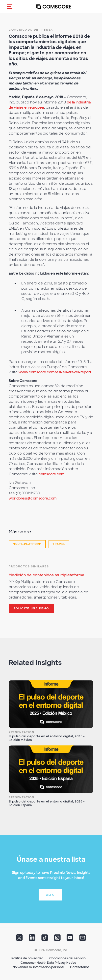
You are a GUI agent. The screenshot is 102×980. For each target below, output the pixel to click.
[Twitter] (19, 939)
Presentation (21, 732)
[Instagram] (57, 939)
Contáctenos (79, 967)
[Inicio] (53, 6)
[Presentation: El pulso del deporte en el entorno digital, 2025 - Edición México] (51, 704)
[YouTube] (70, 939)
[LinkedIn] (32, 939)
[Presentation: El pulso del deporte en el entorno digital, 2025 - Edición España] (51, 769)
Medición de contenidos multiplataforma (46, 575)
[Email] (82, 939)
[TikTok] (44, 939)
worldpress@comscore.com (32, 498)
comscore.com (51, 474)
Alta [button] (50, 895)
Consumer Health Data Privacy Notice (48, 963)
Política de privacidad (27, 958)
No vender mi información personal (38, 967)
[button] (9, 6)
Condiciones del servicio (67, 958)
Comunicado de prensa (31, 29)
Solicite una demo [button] (31, 608)
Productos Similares (29, 566)
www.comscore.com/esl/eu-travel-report (55, 372)
